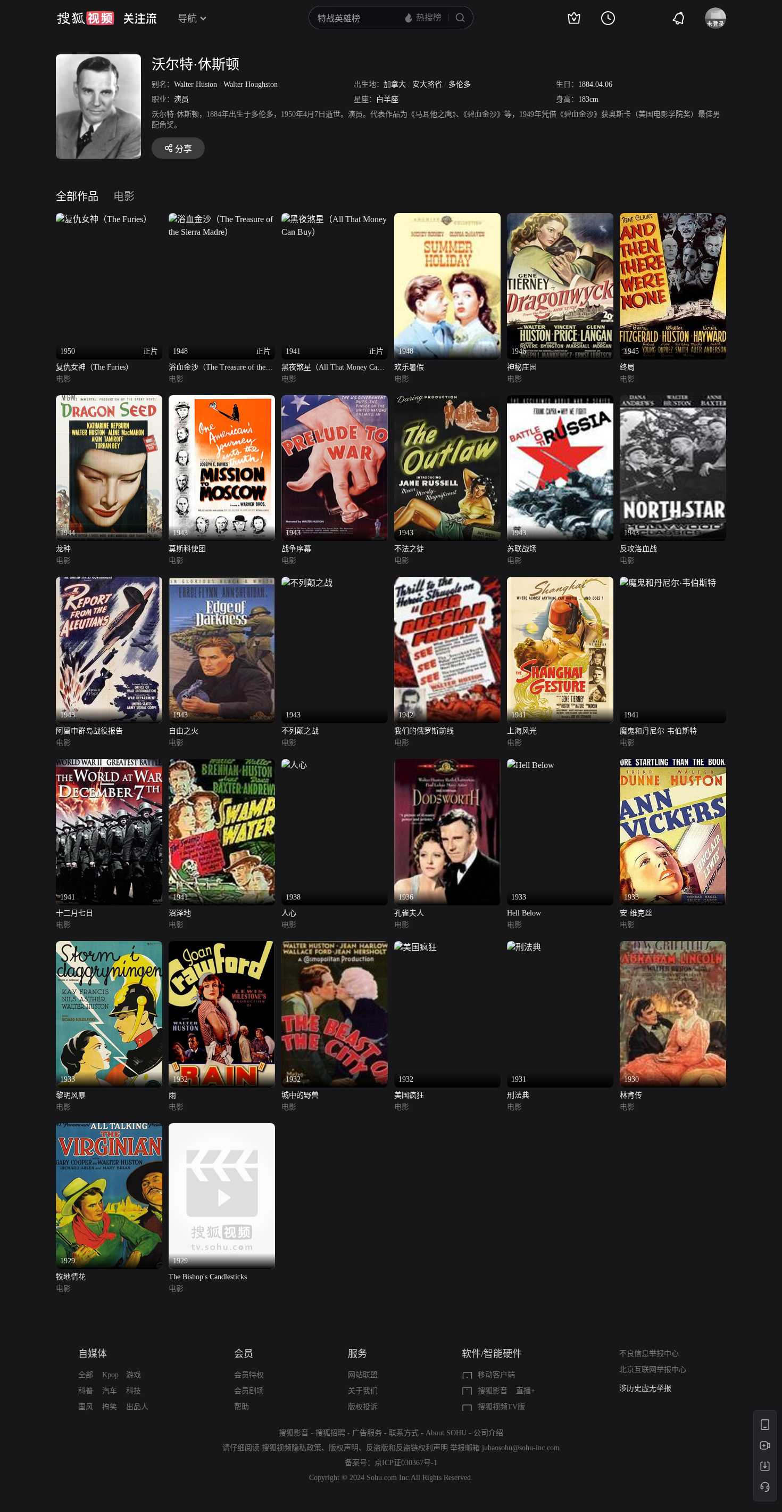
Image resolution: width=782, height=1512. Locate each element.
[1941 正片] (334, 219)
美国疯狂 (409, 1095)
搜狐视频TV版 (501, 1407)
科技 (133, 1391)
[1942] (447, 582)
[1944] (109, 401)
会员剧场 (249, 1391)
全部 (85, 1375)
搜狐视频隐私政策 (291, 1448)
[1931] (524, 947)
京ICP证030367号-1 (406, 1463)
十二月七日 (74, 913)
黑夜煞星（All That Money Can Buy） (331, 368)
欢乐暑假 (409, 367)
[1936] (447, 765)
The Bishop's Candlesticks (208, 1277)
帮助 (241, 1407)
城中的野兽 (300, 1095)
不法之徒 (409, 549)
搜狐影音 (493, 1391)
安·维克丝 (636, 913)
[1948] (447, 219)
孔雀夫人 (409, 913)
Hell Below (524, 913)
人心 (288, 913)
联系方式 (404, 1433)
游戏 (133, 1375)
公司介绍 (488, 1433)
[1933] (530, 765)
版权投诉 (363, 1407)
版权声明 (344, 1448)
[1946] (560, 219)
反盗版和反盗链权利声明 (407, 1448)
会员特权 (249, 1375)
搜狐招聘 (330, 1433)
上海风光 (522, 731)
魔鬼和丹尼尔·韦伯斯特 (658, 731)
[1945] (673, 219)
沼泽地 (180, 913)
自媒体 (92, 1353)
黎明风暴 (71, 1095)
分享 (183, 148)
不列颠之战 (300, 731)
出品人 (137, 1407)
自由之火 (183, 731)
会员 (243, 1353)
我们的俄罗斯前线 (424, 731)
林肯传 (631, 1095)
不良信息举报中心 (649, 1354)
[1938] (294, 765)
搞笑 (109, 1407)
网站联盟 (363, 1375)
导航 (187, 18)
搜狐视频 (85, 18)
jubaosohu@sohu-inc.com (521, 1448)
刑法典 (518, 1095)
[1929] (109, 1129)
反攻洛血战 (638, 549)
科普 (85, 1391)
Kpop (110, 1375)
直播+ (525, 1391)
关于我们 (363, 1391)
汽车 (109, 1391)
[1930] (673, 947)
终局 (627, 367)
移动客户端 (496, 1375)
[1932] (222, 947)
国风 (85, 1407)
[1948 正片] (222, 219)
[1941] (560, 582)
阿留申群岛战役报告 (89, 731)
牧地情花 (71, 1277)
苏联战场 (522, 549)
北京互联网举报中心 (652, 1370)
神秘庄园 (522, 367)
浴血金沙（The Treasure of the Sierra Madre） (217, 368)
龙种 (63, 549)
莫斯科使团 (187, 549)
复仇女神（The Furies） (94, 367)
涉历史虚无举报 (645, 1388)
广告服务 (367, 1433)
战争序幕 (296, 549)
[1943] (222, 401)
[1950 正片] (104, 219)
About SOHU (446, 1433)
